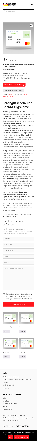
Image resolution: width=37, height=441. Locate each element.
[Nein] (35, 435)
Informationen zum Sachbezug (14, 85)
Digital (11, 94)
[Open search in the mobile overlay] (18, 11)
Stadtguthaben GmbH (10, 418)
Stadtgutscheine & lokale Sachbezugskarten (17, 379)
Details (6, 331)
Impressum (6, 388)
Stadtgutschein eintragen (11, 377)
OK (10, 437)
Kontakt (5, 382)
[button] (31, 25)
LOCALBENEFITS (8, 97)
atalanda (25, 94)
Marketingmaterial (9, 385)
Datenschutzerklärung (21, 437)
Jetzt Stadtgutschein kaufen (13, 90)
